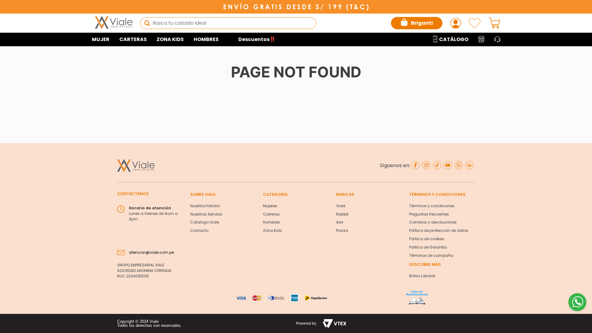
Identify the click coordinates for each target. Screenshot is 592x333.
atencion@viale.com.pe (151, 252)
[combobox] (228, 23)
